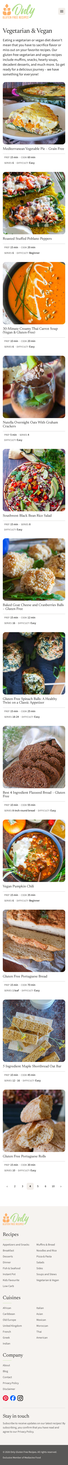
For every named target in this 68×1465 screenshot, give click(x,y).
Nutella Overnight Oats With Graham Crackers (30, 424)
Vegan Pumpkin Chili (18, 886)
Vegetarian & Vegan (47, 1280)
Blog (5, 1371)
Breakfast (8, 1250)
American (42, 1337)
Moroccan (42, 1326)
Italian (40, 1308)
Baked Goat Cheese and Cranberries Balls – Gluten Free (33, 607)
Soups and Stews (46, 1274)
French (7, 1331)
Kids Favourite (11, 1280)
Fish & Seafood (11, 1268)
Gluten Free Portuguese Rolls (24, 1156)
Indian (6, 1343)
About (6, 1365)
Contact (7, 1377)
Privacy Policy (11, 1383)
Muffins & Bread (45, 1244)
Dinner (7, 1262)
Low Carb (8, 1286)
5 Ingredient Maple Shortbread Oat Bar (32, 1066)
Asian (39, 1314)
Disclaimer (9, 1389)
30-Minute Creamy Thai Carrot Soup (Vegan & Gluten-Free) (30, 330)
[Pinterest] (5, 1398)
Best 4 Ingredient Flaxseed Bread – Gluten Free (34, 794)
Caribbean (9, 1314)
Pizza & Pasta (44, 1256)
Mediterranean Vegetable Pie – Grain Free (33, 149)
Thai (39, 1331)
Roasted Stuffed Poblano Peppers (27, 239)
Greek (6, 1337)
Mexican (41, 1320)
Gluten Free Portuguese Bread (25, 976)
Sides (39, 1268)
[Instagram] (20, 1398)
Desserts (8, 1256)
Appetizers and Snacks (16, 1244)
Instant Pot (9, 1274)
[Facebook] (13, 1398)
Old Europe (9, 1320)
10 (53, 1186)
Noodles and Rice (46, 1250)
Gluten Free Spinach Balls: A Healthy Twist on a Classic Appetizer (30, 701)
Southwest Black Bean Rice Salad (27, 516)
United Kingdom (12, 1326)
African (7, 1308)
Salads (40, 1262)
